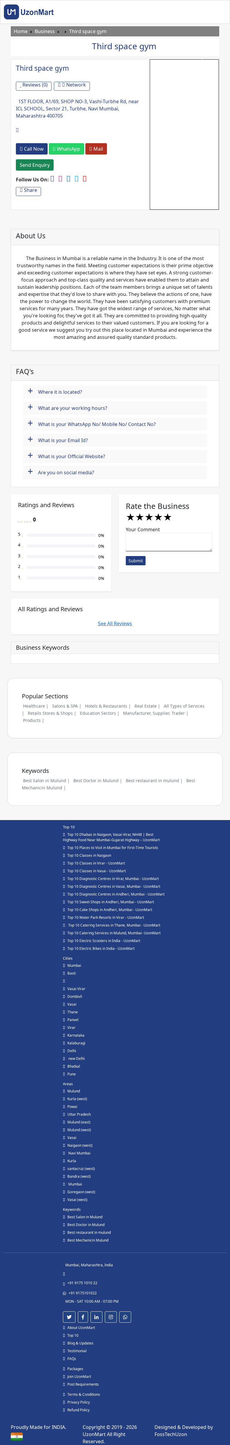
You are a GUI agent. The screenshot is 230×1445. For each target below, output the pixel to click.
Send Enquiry (35, 165)
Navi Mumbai (78, 1153)
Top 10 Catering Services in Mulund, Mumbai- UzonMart (114, 932)
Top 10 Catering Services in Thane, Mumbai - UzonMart (113, 925)
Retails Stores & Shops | (52, 713)
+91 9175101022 (83, 1293)
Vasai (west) (77, 1199)
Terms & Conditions (83, 1394)
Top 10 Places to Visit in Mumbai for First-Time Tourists (112, 847)
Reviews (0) (34, 85)
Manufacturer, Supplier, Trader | (155, 713)
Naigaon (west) (80, 1145)
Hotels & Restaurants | (108, 706)
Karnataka (75, 1035)
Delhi (71, 1050)
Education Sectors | (99, 713)
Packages (75, 1368)
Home (21, 31)
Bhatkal (73, 1066)
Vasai (71, 1004)
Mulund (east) (78, 1122)
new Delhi (76, 1058)
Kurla (71, 1160)
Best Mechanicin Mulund (87, 1240)
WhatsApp (68, 149)
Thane (72, 1012)
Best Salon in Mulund (84, 1216)
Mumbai (74, 965)
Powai (72, 1106)
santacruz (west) (81, 1168)
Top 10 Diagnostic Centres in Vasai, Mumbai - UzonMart (113, 886)
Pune (71, 1074)
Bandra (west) (79, 1176)
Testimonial (77, 1350)
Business (45, 31)
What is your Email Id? (58, 439)
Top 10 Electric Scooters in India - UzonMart (103, 940)
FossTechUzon (171, 1434)
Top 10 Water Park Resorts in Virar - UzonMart (105, 917)
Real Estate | (147, 706)
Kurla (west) (77, 1098)
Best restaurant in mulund (89, 1232)
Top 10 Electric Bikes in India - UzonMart (100, 948)
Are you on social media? (61, 472)
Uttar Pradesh (79, 1114)
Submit (135, 561)
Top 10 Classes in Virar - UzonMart (96, 863)
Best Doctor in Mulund (86, 1224)
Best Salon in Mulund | (46, 780)
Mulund (73, 1091)
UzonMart (95, 1434)
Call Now (33, 149)
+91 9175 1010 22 (82, 1282)
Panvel (72, 1019)
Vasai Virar (76, 988)
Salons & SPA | (66, 706)
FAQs (71, 1358)
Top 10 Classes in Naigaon (89, 855)
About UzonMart (81, 1327)
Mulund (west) (79, 1129)
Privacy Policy (78, 1402)
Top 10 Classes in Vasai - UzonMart (96, 870)
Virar (71, 1027)
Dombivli (74, 996)
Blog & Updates (80, 1343)
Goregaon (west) (81, 1191)
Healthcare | (36, 706)
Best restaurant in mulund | (154, 780)
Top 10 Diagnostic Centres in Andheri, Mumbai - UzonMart (115, 894)
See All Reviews (115, 623)
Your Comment (143, 529)
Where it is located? (55, 391)
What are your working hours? (67, 407)
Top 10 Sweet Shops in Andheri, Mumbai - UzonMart (110, 901)
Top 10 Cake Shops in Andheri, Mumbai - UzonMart (109, 909)
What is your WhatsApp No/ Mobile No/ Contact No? (92, 423)
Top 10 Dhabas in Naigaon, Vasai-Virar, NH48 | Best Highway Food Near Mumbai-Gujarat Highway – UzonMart (111, 837)
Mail (97, 149)
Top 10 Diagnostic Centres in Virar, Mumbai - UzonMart (113, 878)
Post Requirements (83, 1384)
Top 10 (72, 1335)
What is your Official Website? (66, 455)
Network (75, 85)
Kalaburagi (76, 1043)
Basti (71, 973)
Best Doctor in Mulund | (97, 780)
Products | (33, 720)
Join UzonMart (79, 1376)
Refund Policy (78, 1409)
